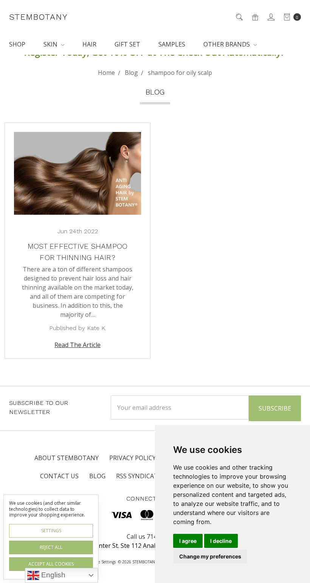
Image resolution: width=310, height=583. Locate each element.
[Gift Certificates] (255, 17)
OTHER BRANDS (227, 44)
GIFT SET (127, 44)
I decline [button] (221, 541)
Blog (97, 476)
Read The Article (77, 345)
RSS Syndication (142, 476)
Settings (51, 530)
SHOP (17, 44)
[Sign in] (270, 17)
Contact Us (59, 476)
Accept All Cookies (51, 564)
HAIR (89, 44)
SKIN (51, 44)
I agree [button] (188, 541)
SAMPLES (171, 44)
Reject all (51, 547)
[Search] (239, 17)
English (52, 575)
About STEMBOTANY (66, 458)
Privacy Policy (132, 458)
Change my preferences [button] (210, 556)
